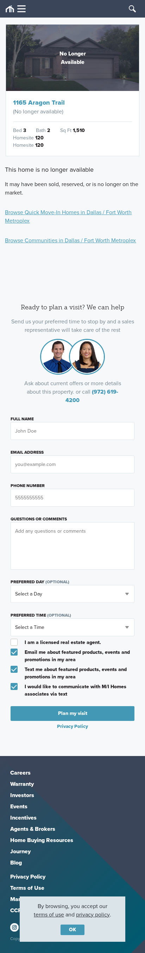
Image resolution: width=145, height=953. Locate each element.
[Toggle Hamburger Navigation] (16, 9)
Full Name (22, 419)
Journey (20, 851)
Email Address (27, 452)
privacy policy (93, 915)
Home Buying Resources (41, 840)
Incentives (23, 818)
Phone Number (28, 485)
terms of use (49, 915)
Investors (22, 795)
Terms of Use (27, 888)
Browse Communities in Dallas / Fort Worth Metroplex (70, 240)
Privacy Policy (27, 877)
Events (18, 806)
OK (72, 929)
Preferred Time (41, 615)
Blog (16, 863)
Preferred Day (40, 582)
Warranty (22, 784)
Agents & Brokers (32, 829)
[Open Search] (132, 9)
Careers (20, 773)
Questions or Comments (39, 519)
